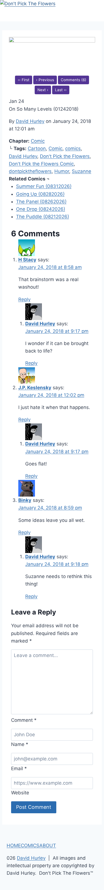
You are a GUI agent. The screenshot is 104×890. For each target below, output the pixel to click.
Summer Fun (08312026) (44, 186)
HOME (14, 845)
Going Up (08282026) (40, 194)
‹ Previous (45, 80)
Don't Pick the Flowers (65, 156)
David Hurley (30, 121)
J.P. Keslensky (34, 387)
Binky (24, 500)
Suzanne (81, 171)
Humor (61, 171)
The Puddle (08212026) (42, 216)
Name (19, 744)
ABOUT (47, 845)
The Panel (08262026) (41, 201)
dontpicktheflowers (30, 171)
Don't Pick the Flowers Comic (41, 164)
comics (73, 148)
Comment (24, 720)
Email (19, 768)
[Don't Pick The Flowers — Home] (52, 10)
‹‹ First (23, 80)
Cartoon (37, 148)
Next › (42, 90)
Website (20, 792)
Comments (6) (73, 80)
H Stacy (27, 259)
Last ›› (61, 90)
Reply (24, 299)
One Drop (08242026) (40, 209)
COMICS (30, 845)
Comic (38, 141)
